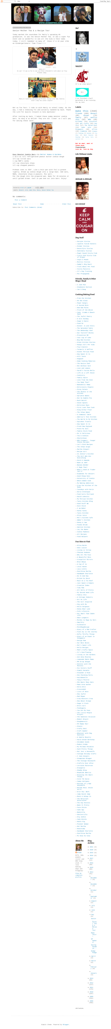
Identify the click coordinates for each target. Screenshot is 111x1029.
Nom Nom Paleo (82, 308)
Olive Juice (82, 515)
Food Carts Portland (85, 494)
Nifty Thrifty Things (86, 634)
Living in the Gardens (86, 655)
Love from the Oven (85, 380)
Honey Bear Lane (83, 609)
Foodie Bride (82, 525)
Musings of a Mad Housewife (84, 784)
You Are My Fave (83, 710)
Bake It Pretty (83, 805)
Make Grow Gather (84, 684)
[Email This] (36, 187)
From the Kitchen (84, 298)
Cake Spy (80, 810)
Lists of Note (82, 691)
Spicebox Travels (84, 421)
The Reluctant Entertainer (82, 799)
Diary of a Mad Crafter (86, 629)
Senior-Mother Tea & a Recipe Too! (94, 924)
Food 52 (80, 323)
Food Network (82, 536)
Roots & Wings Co (84, 796)
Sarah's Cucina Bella (86, 370)
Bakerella (81, 812)
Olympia (94, 131)
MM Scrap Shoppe (83, 662)
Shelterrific (82, 814)
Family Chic (82, 595)
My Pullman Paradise (85, 747)
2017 (91, 858)
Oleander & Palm (83, 673)
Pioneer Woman (82, 824)
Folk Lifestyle (83, 611)
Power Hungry (82, 303)
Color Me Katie (83, 779)
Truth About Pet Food (86, 267)
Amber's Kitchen (83, 520)
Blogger (66, 1024)
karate (89, 133)
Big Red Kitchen (83, 340)
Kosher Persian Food (85, 352)
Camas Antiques (83, 781)
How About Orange (84, 701)
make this (32, 190)
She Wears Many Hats (85, 682)
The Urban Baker (83, 412)
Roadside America (84, 772)
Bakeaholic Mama (83, 385)
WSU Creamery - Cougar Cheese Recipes (86, 441)
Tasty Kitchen (82, 513)
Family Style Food (84, 431)
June (93, 910)
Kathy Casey (82, 511)
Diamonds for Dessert (86, 474)
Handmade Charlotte (85, 573)
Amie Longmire (82, 618)
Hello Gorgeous (83, 606)
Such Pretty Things (85, 749)
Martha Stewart (83, 449)
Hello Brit (81, 687)
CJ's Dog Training (84, 271)
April (93, 956)
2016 (91, 863)
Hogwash (80, 359)
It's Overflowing (84, 652)
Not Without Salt (84, 366)
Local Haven (82, 566)
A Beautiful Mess (84, 557)
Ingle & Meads (82, 259)
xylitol (77, 139)
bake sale (86, 127)
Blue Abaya (81, 562)
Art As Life (82, 599)
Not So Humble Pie (84, 398)
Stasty (79, 726)
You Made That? (83, 382)
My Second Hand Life (85, 592)
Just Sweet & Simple (85, 583)
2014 (91, 872)
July (93, 905)
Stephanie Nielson (84, 287)
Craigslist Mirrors (85, 559)
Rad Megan (81, 696)
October (94, 890)
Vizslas (77, 137)
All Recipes (82, 534)
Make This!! (94, 934)
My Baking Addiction (85, 483)
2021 (92, 847)
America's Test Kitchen (86, 417)
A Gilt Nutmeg (82, 319)
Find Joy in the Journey (87, 632)
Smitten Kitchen (83, 527)
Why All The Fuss (84, 555)
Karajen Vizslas (83, 241)
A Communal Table (84, 414)
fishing (80, 133)
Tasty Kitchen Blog (85, 501)
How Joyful (81, 694)
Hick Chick (81, 506)
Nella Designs (82, 647)
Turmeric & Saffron (85, 349)
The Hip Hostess (83, 803)
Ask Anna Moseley (84, 657)
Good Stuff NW (82, 503)
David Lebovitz (83, 496)
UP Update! (94, 940)
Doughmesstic (82, 721)
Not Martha (81, 826)
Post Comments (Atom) (33, 207)
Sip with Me (82, 604)
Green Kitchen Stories (86, 342)
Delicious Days (83, 405)
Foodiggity (81, 708)
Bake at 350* (82, 463)
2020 (92, 850)
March (93, 961)
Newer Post (17, 204)
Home (42, 204)
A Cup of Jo (82, 564)
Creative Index (83, 585)
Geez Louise (82, 548)
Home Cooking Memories (86, 361)
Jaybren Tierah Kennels (86, 244)
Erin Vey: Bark (83, 792)
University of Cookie (86, 478)
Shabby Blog (82, 770)
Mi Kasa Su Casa (83, 836)
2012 (91, 983)
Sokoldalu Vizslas (84, 251)
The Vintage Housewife (86, 761)
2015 (91, 867)
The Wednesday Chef (85, 330)
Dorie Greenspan (83, 492)
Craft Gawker (82, 731)
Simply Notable (83, 670)
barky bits (89, 137)
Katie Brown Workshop (86, 740)
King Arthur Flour (84, 410)
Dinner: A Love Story (86, 326)
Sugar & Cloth (82, 703)
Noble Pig (81, 821)
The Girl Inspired (84, 602)
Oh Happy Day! (82, 724)
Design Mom (81, 640)
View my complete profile (78, 875)
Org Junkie (81, 817)
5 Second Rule (82, 305)
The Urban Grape (83, 447)
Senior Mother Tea (48, 190)
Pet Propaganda (83, 274)
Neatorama (81, 829)
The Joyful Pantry (84, 316)
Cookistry (81, 375)
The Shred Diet (91, 125)
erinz (79, 852)
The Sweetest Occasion (86, 717)
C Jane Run (81, 285)
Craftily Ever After (85, 763)
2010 (91, 992)
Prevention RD (82, 335)
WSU (89, 120)
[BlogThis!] (38, 187)
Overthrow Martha (84, 571)
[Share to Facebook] (41, 187)
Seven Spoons (82, 403)
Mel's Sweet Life (84, 645)
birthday (78, 121)
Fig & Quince (82, 347)
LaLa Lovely (82, 569)
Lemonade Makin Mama (85, 659)
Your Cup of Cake (84, 337)
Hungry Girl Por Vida (86, 345)
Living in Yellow (84, 550)
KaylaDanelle (82, 677)
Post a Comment (21, 200)
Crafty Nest (82, 728)
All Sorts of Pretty (85, 590)
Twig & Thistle (83, 680)
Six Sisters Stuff (84, 668)
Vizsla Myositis (83, 269)
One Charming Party (85, 675)
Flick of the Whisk (85, 310)
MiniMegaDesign (83, 627)
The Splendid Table (85, 328)
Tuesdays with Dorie (85, 489)
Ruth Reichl (82, 400)
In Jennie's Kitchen (85, 454)
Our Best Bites (83, 643)
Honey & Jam (82, 522)
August (94, 901)
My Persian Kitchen (85, 499)
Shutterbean (82, 438)
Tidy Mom (80, 588)
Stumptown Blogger (84, 758)
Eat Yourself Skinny (85, 333)
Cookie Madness (83, 532)
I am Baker (81, 508)
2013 (91, 978)
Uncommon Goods (83, 742)
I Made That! (82, 467)
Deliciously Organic (85, 387)
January (94, 973)
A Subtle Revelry (84, 737)
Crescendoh (81, 689)
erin (26, 190)
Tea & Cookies (82, 436)
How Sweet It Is (83, 354)
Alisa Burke (82, 545)
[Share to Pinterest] (43, 187)
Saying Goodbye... (94, 946)
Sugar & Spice (82, 321)
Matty (38, 190)
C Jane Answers (83, 756)
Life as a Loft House (86, 373)
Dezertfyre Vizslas (85, 248)
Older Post (66, 204)
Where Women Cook (84, 481)
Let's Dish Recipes (85, 444)
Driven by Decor (83, 578)
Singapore (79, 129)
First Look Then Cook (86, 407)
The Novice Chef (83, 363)
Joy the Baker (82, 529)
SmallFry (80, 622)
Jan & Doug (81, 289)
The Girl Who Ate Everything (84, 457)
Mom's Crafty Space (85, 650)
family (78, 118)
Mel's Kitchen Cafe (85, 518)
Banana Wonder (82, 465)
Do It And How (82, 576)
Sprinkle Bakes (83, 396)
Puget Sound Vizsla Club (87, 253)
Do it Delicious (83, 433)
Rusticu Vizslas (83, 262)
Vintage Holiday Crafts (86, 754)
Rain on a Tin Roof (85, 581)
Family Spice (82, 377)
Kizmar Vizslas (83, 246)
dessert (21, 190)
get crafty (84, 123)
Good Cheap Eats (83, 476)
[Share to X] (39, 187)
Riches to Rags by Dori (86, 620)
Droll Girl (81, 706)
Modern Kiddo (82, 744)
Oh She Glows (82, 301)
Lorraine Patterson (85, 765)
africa (94, 129)
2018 (92, 855)
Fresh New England (84, 426)
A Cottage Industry (85, 597)
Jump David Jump (83, 794)
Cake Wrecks (82, 819)
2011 (91, 987)
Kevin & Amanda (83, 460)
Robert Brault (82, 719)
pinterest (93, 121)
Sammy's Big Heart (84, 264)
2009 (91, 996)
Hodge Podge (94, 952)
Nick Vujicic (88, 135)
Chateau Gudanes (83, 552)
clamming (83, 131)
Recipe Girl (82, 451)
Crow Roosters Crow (85, 699)
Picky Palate (82, 389)
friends (78, 113)
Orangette (81, 768)
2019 (92, 853)
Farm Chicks (82, 807)
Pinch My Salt (82, 429)
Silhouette (81, 625)
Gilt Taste (81, 356)
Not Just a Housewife (86, 751)
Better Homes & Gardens (50, 154)
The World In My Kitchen (87, 419)
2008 (91, 1001)
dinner (86, 115)
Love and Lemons (83, 368)
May (92, 914)
